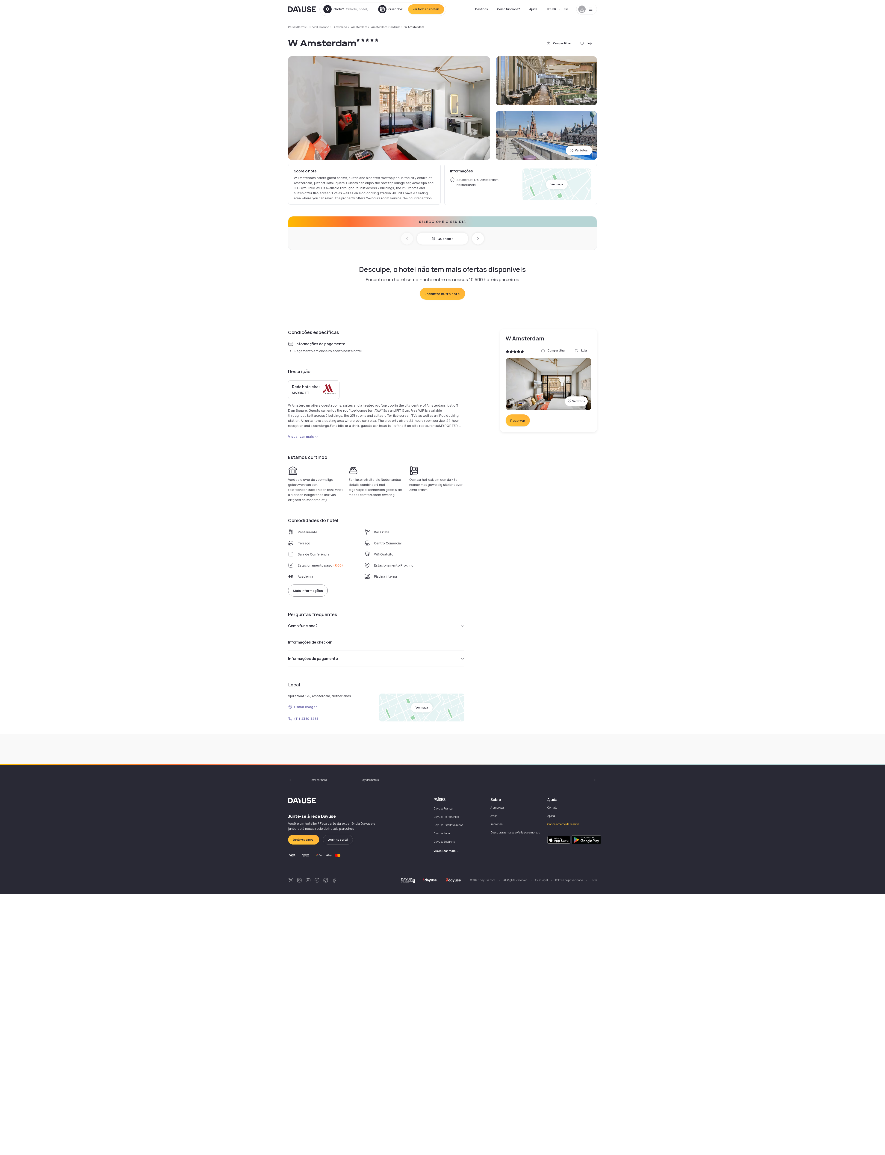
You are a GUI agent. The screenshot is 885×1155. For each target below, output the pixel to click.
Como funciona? (508, 9)
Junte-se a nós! (304, 840)
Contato (552, 807)
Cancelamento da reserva (563, 824)
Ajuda (533, 9)
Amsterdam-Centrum (386, 27)
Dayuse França (443, 808)
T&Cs (593, 880)
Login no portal (338, 840)
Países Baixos (297, 27)
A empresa (497, 807)
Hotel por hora (318, 780)
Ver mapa (557, 184)
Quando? (445, 238)
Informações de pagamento (313, 658)
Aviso (493, 816)
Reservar (517, 420)
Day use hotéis (369, 780)
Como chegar (305, 707)
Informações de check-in (310, 642)
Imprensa (496, 824)
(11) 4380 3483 (306, 718)
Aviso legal (541, 880)
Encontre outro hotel (442, 293)
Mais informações (308, 590)
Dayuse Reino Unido (446, 817)
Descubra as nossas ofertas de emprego (515, 832)
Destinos (481, 9)
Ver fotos (581, 150)
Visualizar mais (301, 436)
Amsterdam (359, 27)
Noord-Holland (320, 27)
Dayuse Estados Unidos (448, 825)
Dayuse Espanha (444, 842)
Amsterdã (340, 27)
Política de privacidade (569, 880)
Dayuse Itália (442, 833)
